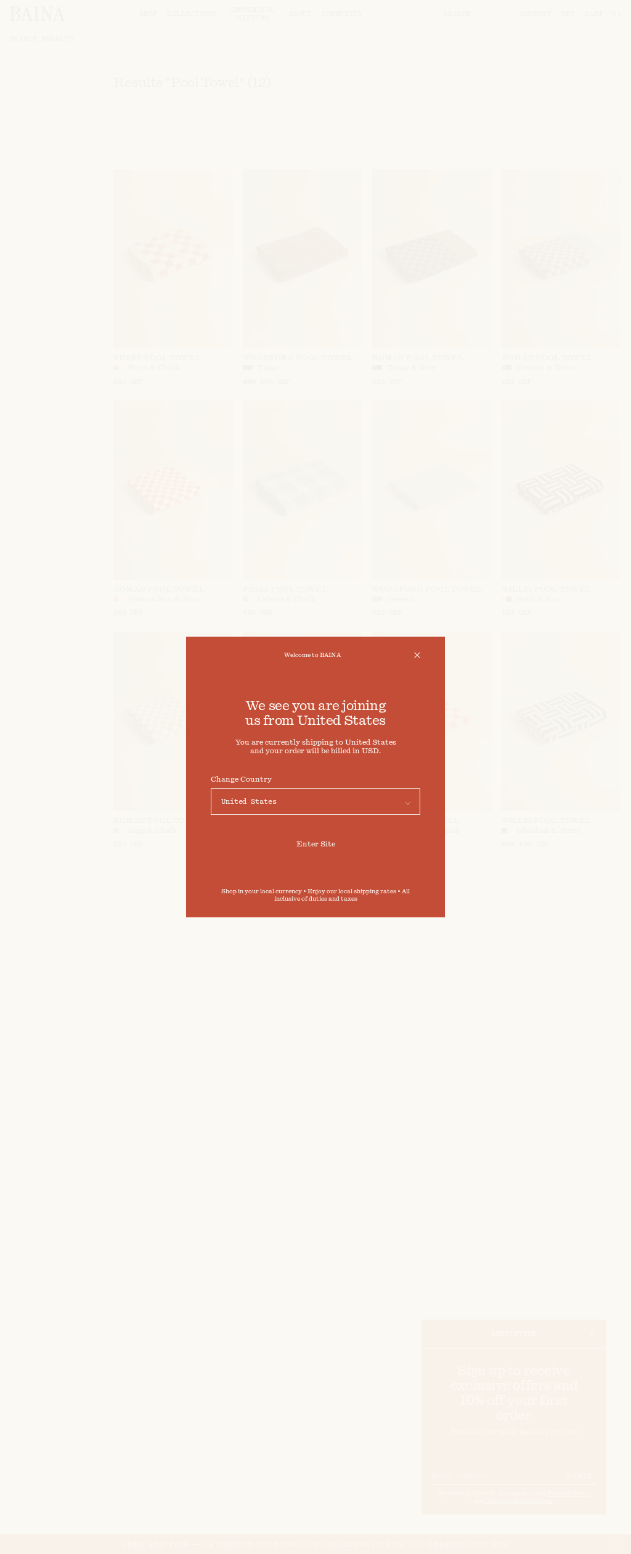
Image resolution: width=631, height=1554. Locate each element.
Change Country (241, 779)
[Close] (417, 655)
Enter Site (315, 844)
